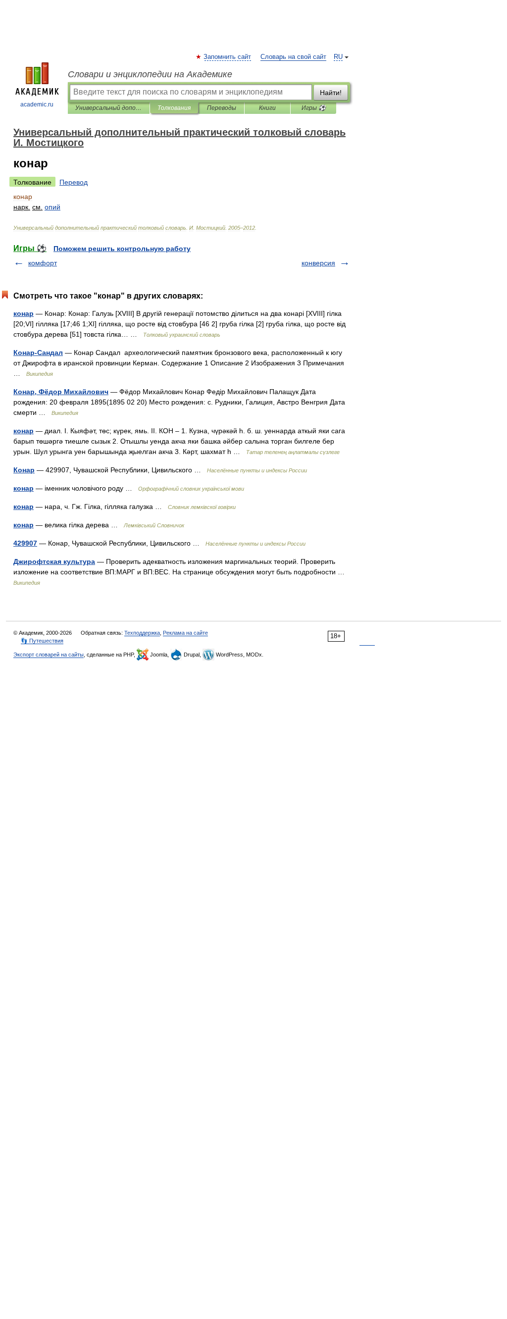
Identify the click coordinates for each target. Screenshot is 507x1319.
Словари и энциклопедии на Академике (150, 74)
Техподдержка (142, 633)
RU (338, 56)
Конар (24, 470)
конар (23, 313)
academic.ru (36, 104)
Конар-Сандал (38, 352)
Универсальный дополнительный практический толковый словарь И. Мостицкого (108, 107)
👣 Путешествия (42, 641)
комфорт (42, 263)
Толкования (174, 107)
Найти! (331, 93)
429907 (25, 543)
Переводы (221, 107)
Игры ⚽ (314, 107)
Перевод (73, 182)
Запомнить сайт (227, 56)
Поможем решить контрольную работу (122, 249)
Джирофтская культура (54, 561)
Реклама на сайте (185, 633)
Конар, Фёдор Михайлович (60, 392)
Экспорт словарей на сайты (48, 655)
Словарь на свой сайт (293, 56)
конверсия (318, 263)
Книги (267, 107)
